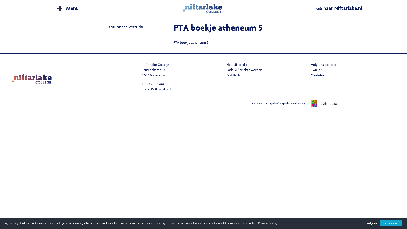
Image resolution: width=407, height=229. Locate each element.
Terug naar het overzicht (125, 27)
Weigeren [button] (372, 223)
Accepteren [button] (391, 223)
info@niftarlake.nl (157, 89)
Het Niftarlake (237, 65)
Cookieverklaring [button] (267, 223)
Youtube (317, 75)
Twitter (316, 70)
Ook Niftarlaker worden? (245, 70)
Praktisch (233, 75)
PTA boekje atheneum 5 (191, 43)
